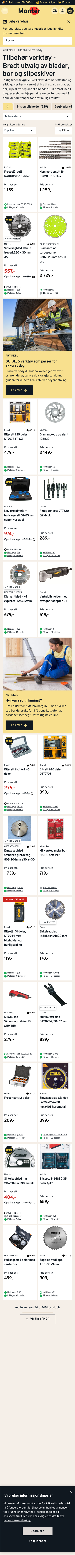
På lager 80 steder (51, 809)
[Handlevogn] (70, 10)
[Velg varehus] (54, 10)
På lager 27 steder (51, 1219)
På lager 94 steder (51, 976)
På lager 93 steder (16, 1295)
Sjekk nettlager (50, 204)
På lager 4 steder (15, 809)
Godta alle (37, 1531)
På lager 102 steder (16, 976)
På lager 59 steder (16, 1138)
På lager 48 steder (51, 632)
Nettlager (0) (49, 290)
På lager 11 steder (51, 470)
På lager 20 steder (51, 555)
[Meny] (4, 10)
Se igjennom (37, 1541)
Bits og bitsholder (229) (32, 107)
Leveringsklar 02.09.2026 (19, 1054)
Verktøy (8, 50)
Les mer (16, 390)
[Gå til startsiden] (29, 10)
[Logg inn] (62, 10)
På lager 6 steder (15, 890)
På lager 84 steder (16, 632)
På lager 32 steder (51, 1138)
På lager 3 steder (15, 293)
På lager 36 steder (16, 207)
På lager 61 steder (51, 1057)
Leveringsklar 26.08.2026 (19, 204)
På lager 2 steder (51, 207)
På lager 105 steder (16, 470)
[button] (37, 116)
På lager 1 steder (50, 1295)
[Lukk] (70, 1492)
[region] (37, 1519)
